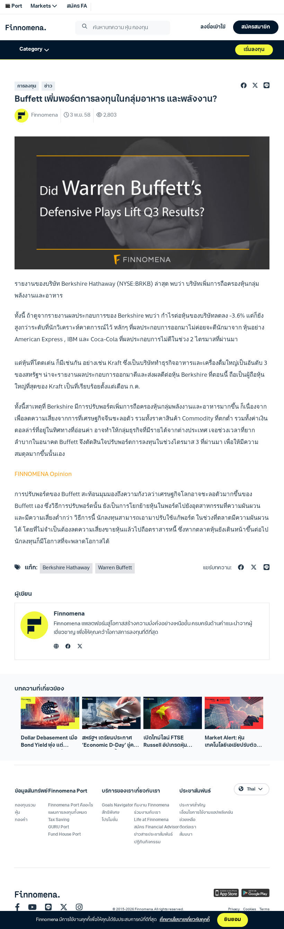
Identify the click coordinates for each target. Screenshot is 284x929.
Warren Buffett (115, 568)
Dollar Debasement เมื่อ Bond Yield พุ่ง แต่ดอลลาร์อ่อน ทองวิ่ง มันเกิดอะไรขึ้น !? (49, 743)
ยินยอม (232, 919)
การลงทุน (26, 86)
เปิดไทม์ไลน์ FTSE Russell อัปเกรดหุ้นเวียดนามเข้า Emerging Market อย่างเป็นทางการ (172, 743)
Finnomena (69, 614)
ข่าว (48, 86)
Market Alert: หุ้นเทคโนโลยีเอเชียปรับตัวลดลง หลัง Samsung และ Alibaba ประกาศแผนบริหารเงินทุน (234, 743)
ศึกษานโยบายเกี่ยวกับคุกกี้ (185, 920)
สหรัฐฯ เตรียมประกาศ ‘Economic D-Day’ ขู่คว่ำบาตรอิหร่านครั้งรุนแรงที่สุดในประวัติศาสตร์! (111, 743)
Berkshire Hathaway (66, 568)
